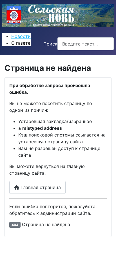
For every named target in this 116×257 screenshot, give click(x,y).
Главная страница (40, 187)
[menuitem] (21, 36)
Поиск (50, 44)
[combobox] (85, 43)
